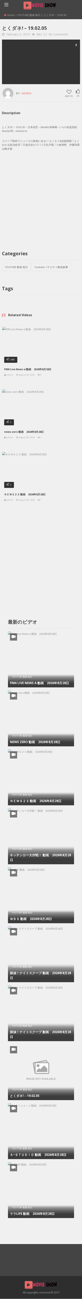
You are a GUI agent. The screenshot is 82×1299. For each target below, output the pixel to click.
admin (26, 93)
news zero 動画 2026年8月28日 (24, 432)
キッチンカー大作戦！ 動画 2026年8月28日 (40, 857)
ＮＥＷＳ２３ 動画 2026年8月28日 (25, 494)
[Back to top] (69, 1290)
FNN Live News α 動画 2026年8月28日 (27, 369)
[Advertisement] (41, 62)
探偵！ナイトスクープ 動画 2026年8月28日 (40, 975)
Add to (69, 96)
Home (11, 15)
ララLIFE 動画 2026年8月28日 (32, 1213)
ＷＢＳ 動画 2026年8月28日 (31, 919)
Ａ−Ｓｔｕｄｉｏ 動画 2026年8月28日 (38, 1154)
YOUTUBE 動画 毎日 (29, 15)
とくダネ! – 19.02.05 (24, 1096)
